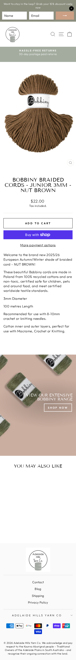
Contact (38, 582)
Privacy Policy (38, 602)
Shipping (38, 596)
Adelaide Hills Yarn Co (37, 615)
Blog (38, 589)
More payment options (38, 245)
